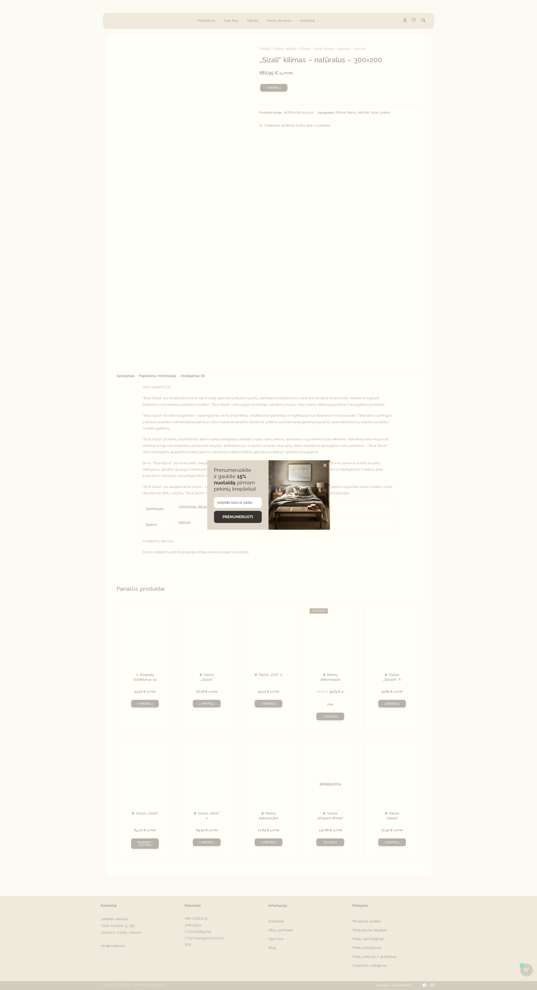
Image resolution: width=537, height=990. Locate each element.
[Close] (325, 465)
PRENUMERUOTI (238, 517)
